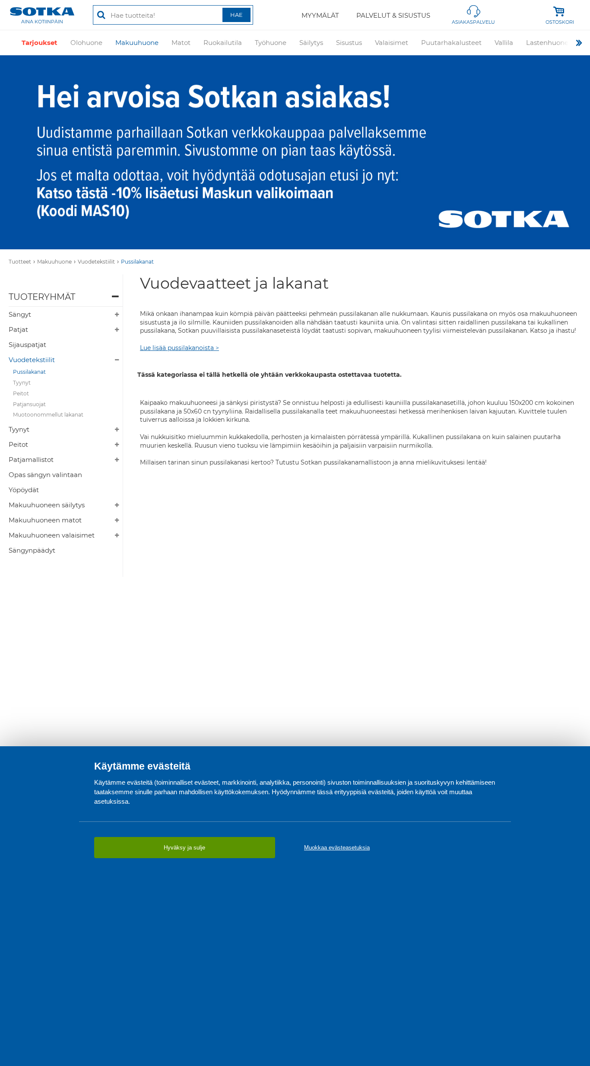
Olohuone (86, 42)
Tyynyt (22, 382)
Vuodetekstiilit (96, 261)
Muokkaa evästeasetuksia (337, 847)
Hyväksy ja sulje (184, 847)
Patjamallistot (31, 459)
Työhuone (270, 42)
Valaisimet (391, 42)
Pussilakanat (137, 261)
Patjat (18, 329)
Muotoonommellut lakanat (48, 414)
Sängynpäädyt (32, 550)
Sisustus (349, 42)
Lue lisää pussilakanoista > (179, 348)
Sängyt (20, 314)
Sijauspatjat (27, 344)
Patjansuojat (29, 404)
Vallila (504, 42)
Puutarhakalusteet (451, 42)
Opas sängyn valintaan (45, 475)
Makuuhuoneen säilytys (47, 505)
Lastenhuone (547, 42)
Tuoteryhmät (42, 297)
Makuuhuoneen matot (45, 520)
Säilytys (311, 42)
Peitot (21, 393)
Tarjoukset (39, 42)
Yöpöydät (24, 490)
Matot (180, 42)
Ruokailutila (222, 42)
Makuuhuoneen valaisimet (52, 535)
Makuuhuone (137, 42)
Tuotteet (20, 261)
